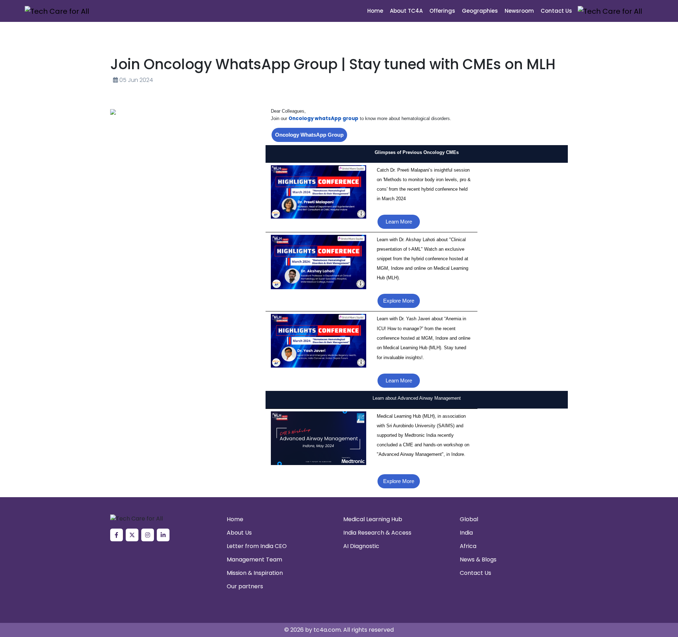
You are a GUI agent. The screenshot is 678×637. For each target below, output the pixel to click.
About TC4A (406, 10)
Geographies (480, 10)
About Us (239, 533)
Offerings (442, 10)
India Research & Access (377, 533)
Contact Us (556, 10)
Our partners (245, 586)
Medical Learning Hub (372, 519)
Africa (468, 546)
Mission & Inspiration (255, 573)
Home (375, 10)
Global (469, 519)
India (466, 533)
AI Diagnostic (361, 546)
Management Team (254, 559)
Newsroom (519, 10)
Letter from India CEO (257, 546)
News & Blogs (478, 559)
